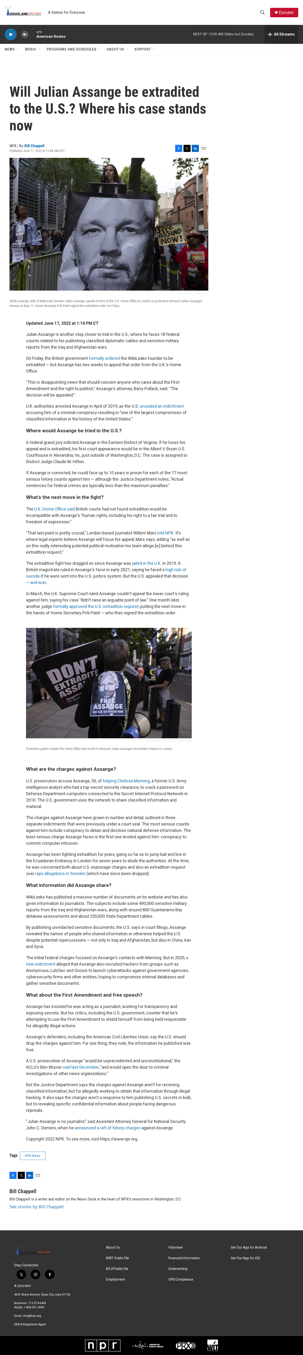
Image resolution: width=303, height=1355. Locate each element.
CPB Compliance (180, 1279)
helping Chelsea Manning (126, 780)
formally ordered (104, 358)
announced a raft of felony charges (108, 1127)
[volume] (25, 34)
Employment (115, 1279)
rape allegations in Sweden (60, 873)
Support (142, 49)
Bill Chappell (34, 145)
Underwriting (177, 1269)
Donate (286, 12)
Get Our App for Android (249, 1247)
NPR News (32, 1156)
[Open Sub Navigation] (18, 49)
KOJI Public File (117, 1269)
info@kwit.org (32, 1316)
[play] (10, 34)
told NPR (165, 532)
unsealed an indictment (162, 406)
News (10, 49)
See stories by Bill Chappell (36, 1206)
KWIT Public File (117, 1258)
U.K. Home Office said (54, 508)
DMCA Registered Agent (30, 1324)
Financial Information (184, 1258)
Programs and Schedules (72, 49)
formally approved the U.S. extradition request (95, 606)
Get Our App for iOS (245, 1258)
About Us (115, 49)
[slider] (32, 34)
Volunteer (175, 1247)
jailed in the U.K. (146, 563)
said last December (81, 1067)
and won (38, 582)
